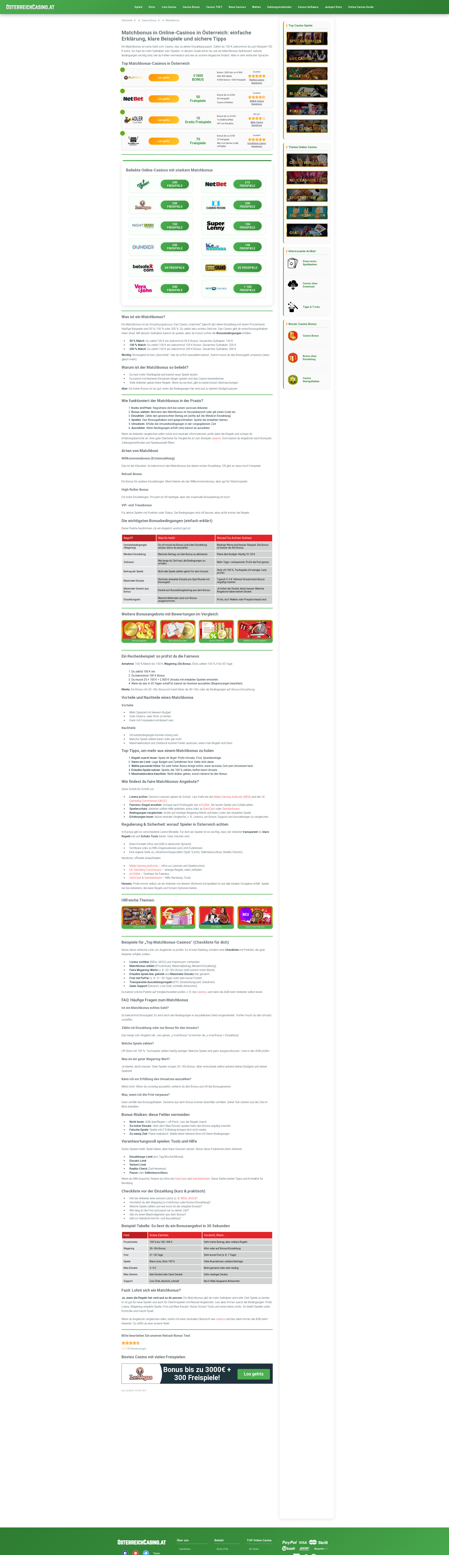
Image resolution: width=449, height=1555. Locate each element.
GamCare (209, 808)
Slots (152, 7)
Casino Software (308, 7)
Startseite (127, 20)
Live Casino (169, 7)
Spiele (138, 7)
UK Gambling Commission (145, 869)
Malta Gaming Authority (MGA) (232, 796)
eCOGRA (204, 805)
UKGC (191, 1198)
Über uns (183, 1540)
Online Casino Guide (361, 7)
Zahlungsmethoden (279, 7)
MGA (184, 1198)
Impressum (185, 1549)
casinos (216, 438)
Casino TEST (214, 7)
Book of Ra (222, 1549)
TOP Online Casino (259, 1540)
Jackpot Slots (333, 7)
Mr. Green (254, 1549)
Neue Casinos (237, 7)
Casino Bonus (191, 7)
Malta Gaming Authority (143, 865)
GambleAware (231, 808)
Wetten (256, 7)
